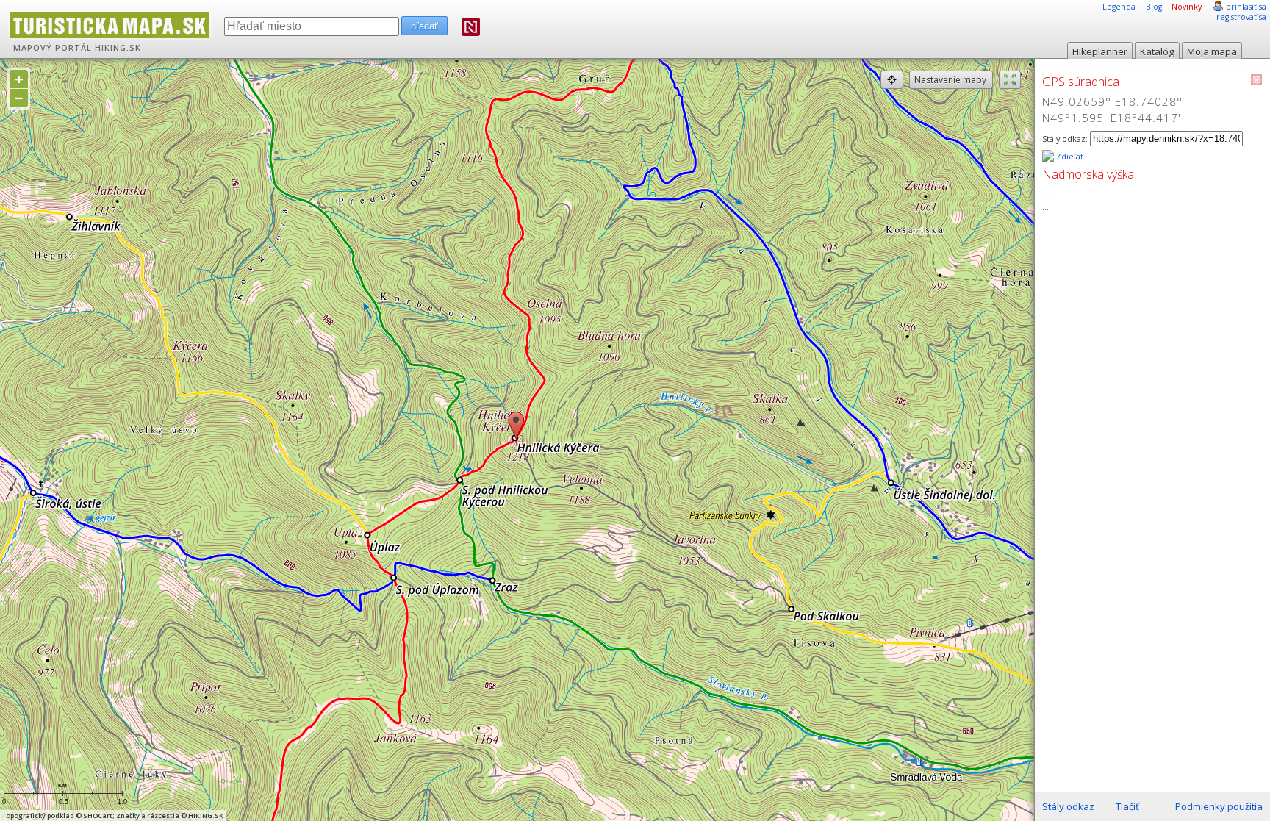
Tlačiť (1127, 806)
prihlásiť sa (1246, 6)
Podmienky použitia (1219, 806)
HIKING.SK (118, 48)
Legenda (1119, 6)
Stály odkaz (1068, 806)
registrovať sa (1241, 17)
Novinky (1187, 6)
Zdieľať (1068, 156)
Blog (1154, 6)
